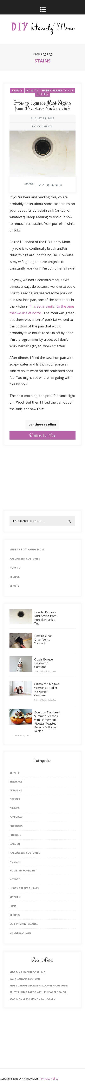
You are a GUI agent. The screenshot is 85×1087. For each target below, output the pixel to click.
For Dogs (15, 826)
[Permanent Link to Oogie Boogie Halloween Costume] (20, 670)
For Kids (15, 835)
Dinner (14, 808)
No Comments (42, 126)
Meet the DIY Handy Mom (26, 549)
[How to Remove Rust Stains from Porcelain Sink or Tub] (42, 147)
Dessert (14, 799)
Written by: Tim (42, 435)
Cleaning (15, 790)
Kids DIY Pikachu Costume (27, 972)
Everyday (15, 817)
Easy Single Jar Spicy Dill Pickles (32, 999)
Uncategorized (20, 933)
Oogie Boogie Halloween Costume (43, 663)
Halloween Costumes (24, 558)
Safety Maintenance (23, 924)
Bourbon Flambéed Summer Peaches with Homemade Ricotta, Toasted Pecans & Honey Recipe (47, 721)
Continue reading (42, 424)
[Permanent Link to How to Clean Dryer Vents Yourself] (20, 646)
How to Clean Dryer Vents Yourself (43, 639)
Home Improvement (23, 870)
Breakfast (16, 781)
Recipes (14, 577)
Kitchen (42, 94)
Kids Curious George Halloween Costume (38, 985)
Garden (14, 844)
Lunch (13, 906)
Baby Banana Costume (24, 979)
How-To (32, 90)
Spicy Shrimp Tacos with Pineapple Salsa (37, 992)
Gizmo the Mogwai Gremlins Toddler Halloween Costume (47, 689)
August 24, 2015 (42, 118)
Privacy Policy (49, 1078)
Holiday (15, 861)
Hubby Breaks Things (57, 90)
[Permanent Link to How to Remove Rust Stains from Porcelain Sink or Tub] (20, 623)
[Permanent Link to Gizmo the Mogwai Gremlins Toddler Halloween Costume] (20, 695)
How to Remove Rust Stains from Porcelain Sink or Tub (42, 105)
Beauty (17, 90)
